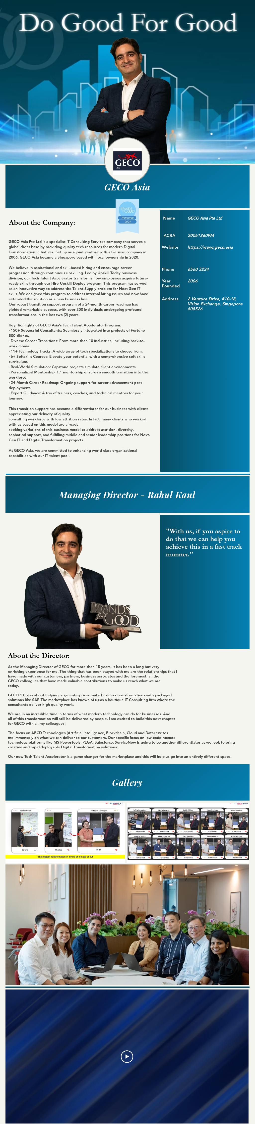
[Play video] (127, 1056)
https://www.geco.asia (210, 247)
